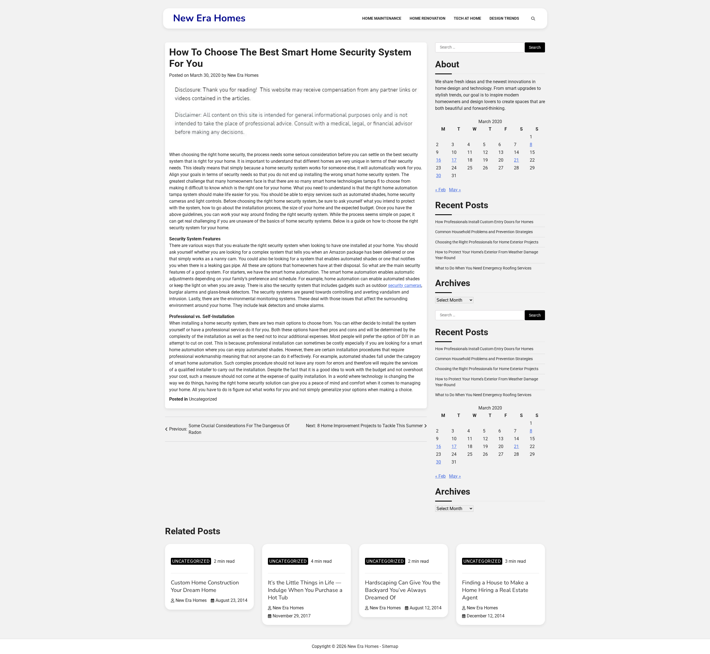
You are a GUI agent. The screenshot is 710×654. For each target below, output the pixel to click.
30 (438, 175)
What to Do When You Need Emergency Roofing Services (483, 268)
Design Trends (504, 18)
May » (455, 189)
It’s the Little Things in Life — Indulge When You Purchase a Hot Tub (305, 590)
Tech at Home (467, 18)
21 (516, 160)
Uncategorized (203, 399)
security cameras (404, 285)
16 (438, 160)
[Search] (533, 18)
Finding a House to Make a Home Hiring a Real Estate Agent (495, 590)
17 (454, 160)
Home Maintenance (381, 18)
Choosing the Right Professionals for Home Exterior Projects (486, 242)
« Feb (440, 189)
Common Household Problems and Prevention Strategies (484, 232)
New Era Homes (209, 18)
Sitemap (390, 646)
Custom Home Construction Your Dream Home (205, 586)
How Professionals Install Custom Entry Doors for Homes (484, 222)
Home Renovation (427, 18)
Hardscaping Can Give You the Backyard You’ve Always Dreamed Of (402, 590)
